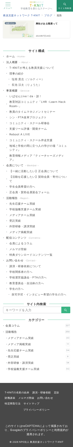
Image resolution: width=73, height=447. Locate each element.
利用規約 (60, 430)
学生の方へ (16, 288)
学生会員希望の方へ (22, 186)
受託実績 (15, 220)
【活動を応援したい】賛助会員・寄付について (38, 178)
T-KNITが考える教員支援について (31, 67)
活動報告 (37, 331)
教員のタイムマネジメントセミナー (32, 111)
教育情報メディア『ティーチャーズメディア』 (36, 157)
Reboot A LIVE (19, 134)
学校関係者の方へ (20, 271)
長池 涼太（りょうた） (26, 84)
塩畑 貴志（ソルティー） (28, 79)
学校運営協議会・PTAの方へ (28, 277)
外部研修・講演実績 (22, 226)
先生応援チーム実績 (22, 203)
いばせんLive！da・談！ (25, 96)
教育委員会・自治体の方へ (26, 283)
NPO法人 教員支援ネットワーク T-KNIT (41, 442)
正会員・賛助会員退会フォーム (29, 192)
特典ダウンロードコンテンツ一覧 (31, 254)
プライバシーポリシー (36, 409)
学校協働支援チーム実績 (25, 209)
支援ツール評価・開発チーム (28, 128)
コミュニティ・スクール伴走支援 (31, 140)
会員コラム (37, 325)
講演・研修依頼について (25, 266)
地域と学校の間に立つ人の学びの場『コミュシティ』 (38, 147)
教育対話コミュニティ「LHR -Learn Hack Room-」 (37, 103)
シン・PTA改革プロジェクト (28, 117)
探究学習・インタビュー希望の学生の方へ (39, 294)
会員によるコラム (20, 243)
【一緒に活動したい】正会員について (33, 171)
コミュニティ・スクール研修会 (29, 123)
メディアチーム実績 (22, 215)
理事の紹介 (16, 73)
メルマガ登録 (18, 249)
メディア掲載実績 (20, 232)
